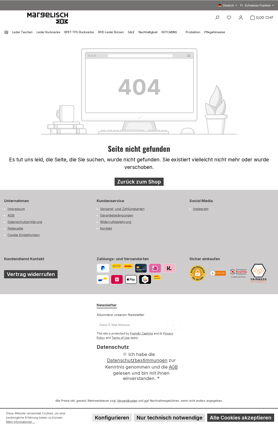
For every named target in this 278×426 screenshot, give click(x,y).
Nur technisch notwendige (169, 418)
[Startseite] (6, 32)
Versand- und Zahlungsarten (122, 209)
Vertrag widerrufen (31, 274)
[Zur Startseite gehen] (47, 18)
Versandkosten (127, 400)
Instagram (200, 209)
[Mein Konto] (241, 17)
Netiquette (15, 228)
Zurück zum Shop (139, 182)
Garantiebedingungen (116, 215)
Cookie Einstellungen (24, 235)
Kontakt (106, 228)
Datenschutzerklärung (25, 222)
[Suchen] (217, 17)
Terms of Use (121, 337)
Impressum (16, 209)
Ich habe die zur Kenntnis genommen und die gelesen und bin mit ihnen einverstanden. (141, 366)
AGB (11, 215)
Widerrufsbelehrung (115, 222)
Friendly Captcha (141, 333)
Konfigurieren (112, 418)
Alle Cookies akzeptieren (240, 418)
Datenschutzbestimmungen (137, 360)
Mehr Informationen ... (20, 422)
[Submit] (173, 325)
